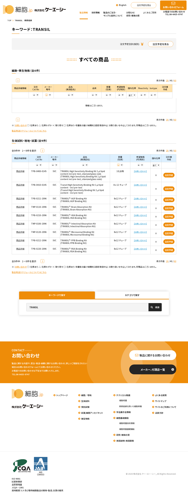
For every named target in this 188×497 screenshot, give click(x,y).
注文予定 (169, 175)
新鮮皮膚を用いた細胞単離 (130, 406)
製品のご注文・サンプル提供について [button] (113, 14)
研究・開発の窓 (123, 434)
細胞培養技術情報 (127, 423)
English (122, 5)
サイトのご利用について (165, 406)
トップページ (62, 395)
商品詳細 (20, 171)
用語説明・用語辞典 (125, 440)
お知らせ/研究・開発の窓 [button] (133, 14)
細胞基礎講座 (122, 417)
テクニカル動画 (123, 395)
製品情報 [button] (84, 12)
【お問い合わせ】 (140, 171)
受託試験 (85, 406)
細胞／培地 (86, 395)
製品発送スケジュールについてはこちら (29, 130)
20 (167, 80)
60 (175, 80)
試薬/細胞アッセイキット (92, 412)
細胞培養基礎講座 (127, 429)
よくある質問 (161, 395)
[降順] (37, 95)
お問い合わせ (21, 125)
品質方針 (159, 412)
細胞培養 (123, 400)
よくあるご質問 (149, 12)
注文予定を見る (144, 5)
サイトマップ (160, 401)
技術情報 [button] (96, 12)
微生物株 (85, 418)
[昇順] (34, 95)
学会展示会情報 (123, 412)
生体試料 (85, 401)
